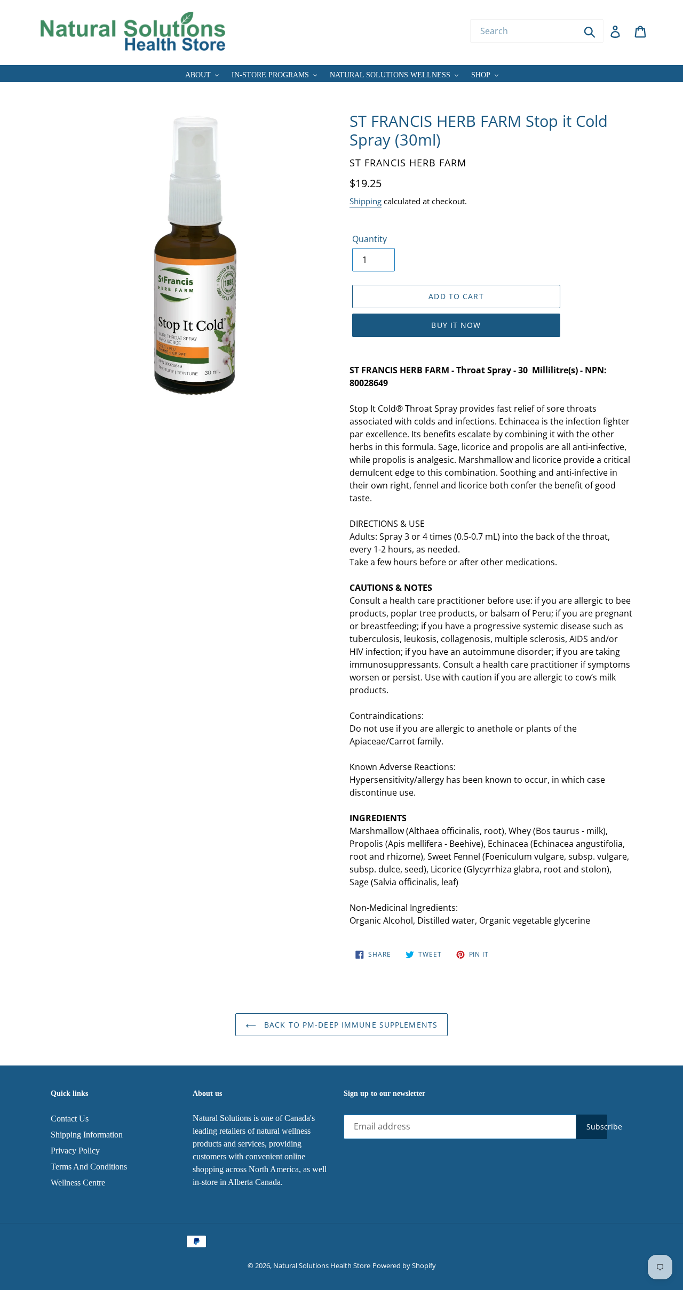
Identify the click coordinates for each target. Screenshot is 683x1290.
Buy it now (456, 325)
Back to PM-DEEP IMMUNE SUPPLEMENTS (349, 1025)
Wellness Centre (78, 1182)
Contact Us (70, 1118)
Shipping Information (87, 1134)
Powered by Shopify (404, 1265)
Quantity (369, 239)
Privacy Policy (75, 1150)
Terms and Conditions (89, 1166)
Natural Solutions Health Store (321, 1265)
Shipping (366, 201)
